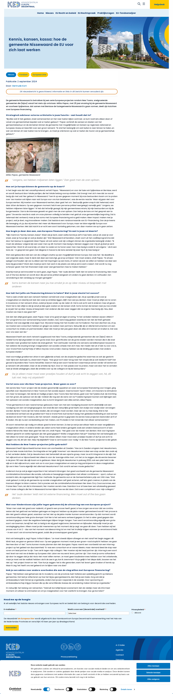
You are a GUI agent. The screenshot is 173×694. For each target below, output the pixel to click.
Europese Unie (39, 74)
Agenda (119, 650)
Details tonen (126, 689)
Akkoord (138, 613)
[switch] (69, 689)
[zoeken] (139, 4)
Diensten (120, 659)
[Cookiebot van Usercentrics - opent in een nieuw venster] (15, 689)
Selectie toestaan (153, 673)
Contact (120, 655)
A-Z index (120, 645)
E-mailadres (10, 609)
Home (40, 13)
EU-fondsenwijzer (126, 13)
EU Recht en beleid (66, 13)
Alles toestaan (153, 666)
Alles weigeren (153, 679)
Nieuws (50, 13)
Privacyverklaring (69, 656)
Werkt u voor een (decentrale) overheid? (87, 609)
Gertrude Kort (19, 85)
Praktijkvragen (105, 13)
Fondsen (23, 74)
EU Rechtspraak (87, 13)
